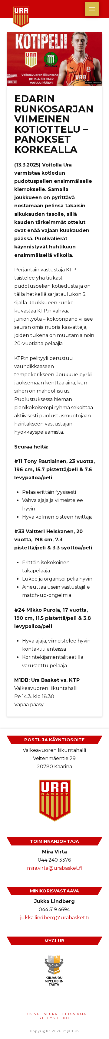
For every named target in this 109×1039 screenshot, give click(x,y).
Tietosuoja (73, 1014)
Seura (51, 1014)
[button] (92, 9)
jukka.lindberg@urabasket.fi (54, 918)
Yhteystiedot (54, 1018)
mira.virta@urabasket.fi (54, 868)
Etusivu (31, 1014)
